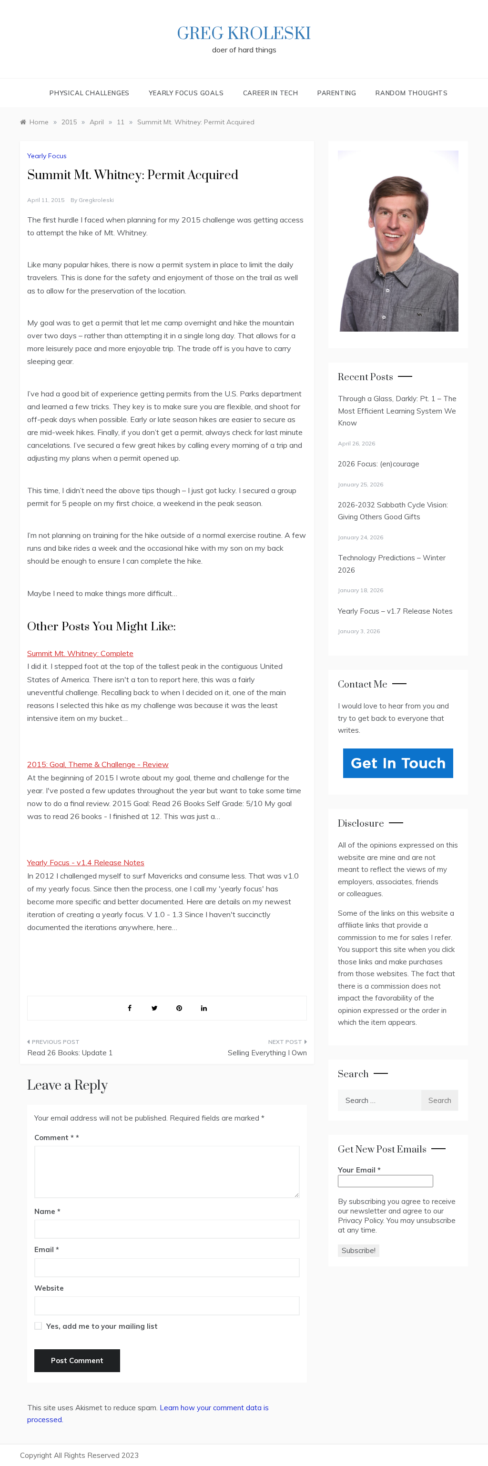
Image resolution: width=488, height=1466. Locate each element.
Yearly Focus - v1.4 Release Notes (85, 862)
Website (49, 1288)
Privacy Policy (360, 1220)
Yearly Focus (47, 156)
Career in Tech (270, 93)
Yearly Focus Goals (186, 93)
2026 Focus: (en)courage (378, 463)
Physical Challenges (90, 93)
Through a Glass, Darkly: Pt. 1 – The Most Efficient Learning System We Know (397, 410)
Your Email (359, 1169)
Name (47, 1211)
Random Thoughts (412, 93)
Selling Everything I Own (267, 1052)
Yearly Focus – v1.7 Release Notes (395, 611)
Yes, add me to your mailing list (101, 1326)
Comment (54, 1137)
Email (46, 1249)
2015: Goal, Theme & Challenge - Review (98, 764)
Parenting (336, 93)
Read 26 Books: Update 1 (70, 1052)
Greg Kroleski (244, 34)
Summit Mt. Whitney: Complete (80, 653)
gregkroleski (96, 199)
